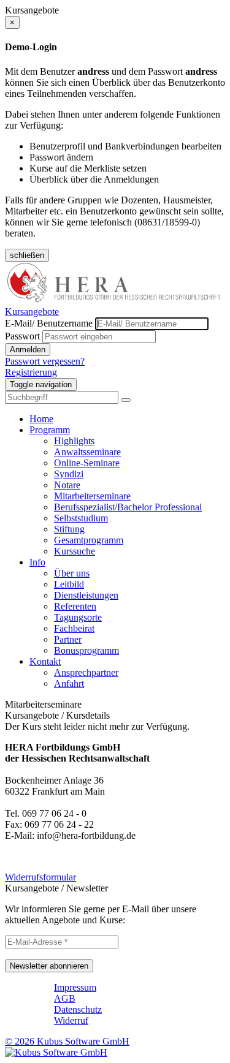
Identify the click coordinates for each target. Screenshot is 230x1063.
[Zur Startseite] (115, 300)
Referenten (75, 606)
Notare (67, 485)
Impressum (75, 987)
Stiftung (69, 529)
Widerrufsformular (40, 877)
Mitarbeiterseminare (92, 496)
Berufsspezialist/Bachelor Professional (128, 507)
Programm (49, 430)
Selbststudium (81, 518)
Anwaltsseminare (87, 452)
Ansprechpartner (86, 672)
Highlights (74, 441)
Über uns (72, 573)
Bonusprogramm (86, 650)
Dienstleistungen (86, 595)
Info (37, 562)
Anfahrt (69, 683)
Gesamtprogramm (88, 540)
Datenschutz (78, 1009)
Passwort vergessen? (45, 361)
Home (41, 419)
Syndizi (68, 474)
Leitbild (69, 584)
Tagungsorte (78, 617)
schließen (27, 255)
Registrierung (31, 372)
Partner (68, 639)
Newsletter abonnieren (49, 965)
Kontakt (45, 661)
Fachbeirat (74, 628)
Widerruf (71, 1020)
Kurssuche (74, 551)
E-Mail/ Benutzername (49, 323)
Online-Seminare (87, 463)
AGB (64, 998)
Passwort (22, 336)
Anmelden (27, 349)
